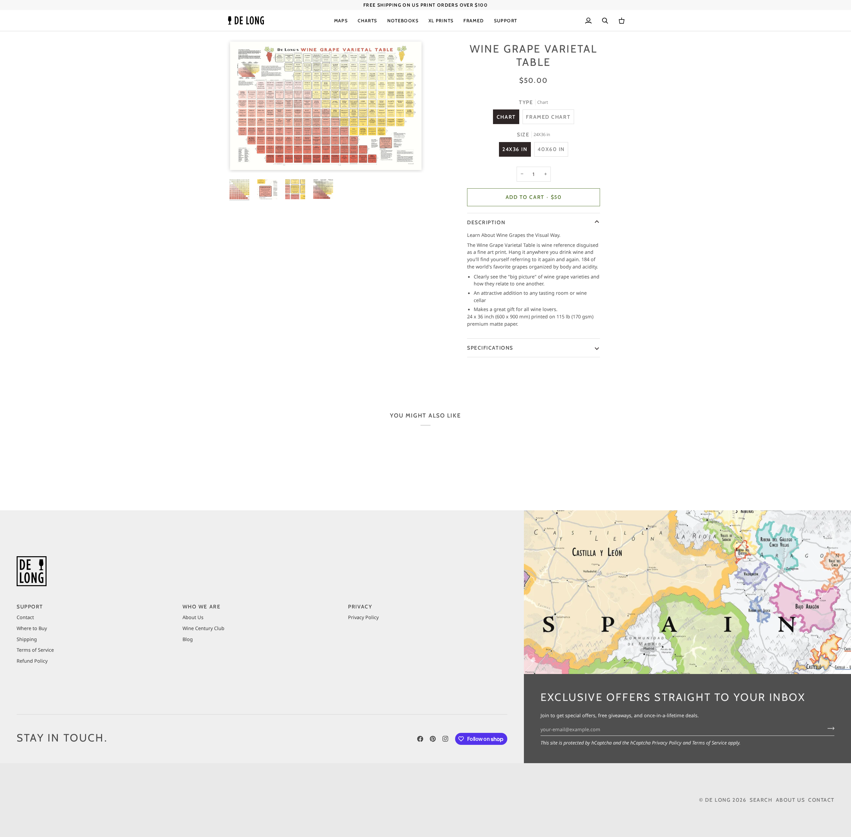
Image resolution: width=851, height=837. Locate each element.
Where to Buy (32, 628)
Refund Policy (32, 660)
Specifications (490, 348)
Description (486, 222)
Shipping (27, 639)
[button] (341, 20)
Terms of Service (709, 742)
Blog (187, 639)
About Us (192, 617)
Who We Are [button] (201, 606)
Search (761, 800)
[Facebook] (420, 739)
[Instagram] (445, 739)
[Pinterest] (433, 739)
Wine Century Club (203, 628)
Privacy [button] (360, 606)
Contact (25, 617)
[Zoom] (326, 106)
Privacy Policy (666, 742)
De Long (717, 800)
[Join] (828, 728)
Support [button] (30, 606)
